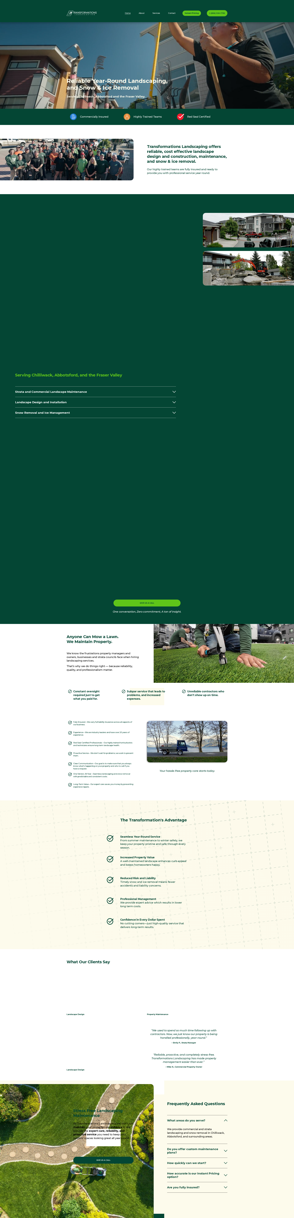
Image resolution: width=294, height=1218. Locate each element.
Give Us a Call (147, 603)
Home (128, 13)
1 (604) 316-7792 (217, 13)
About (141, 13)
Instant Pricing (192, 13)
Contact (171, 13)
